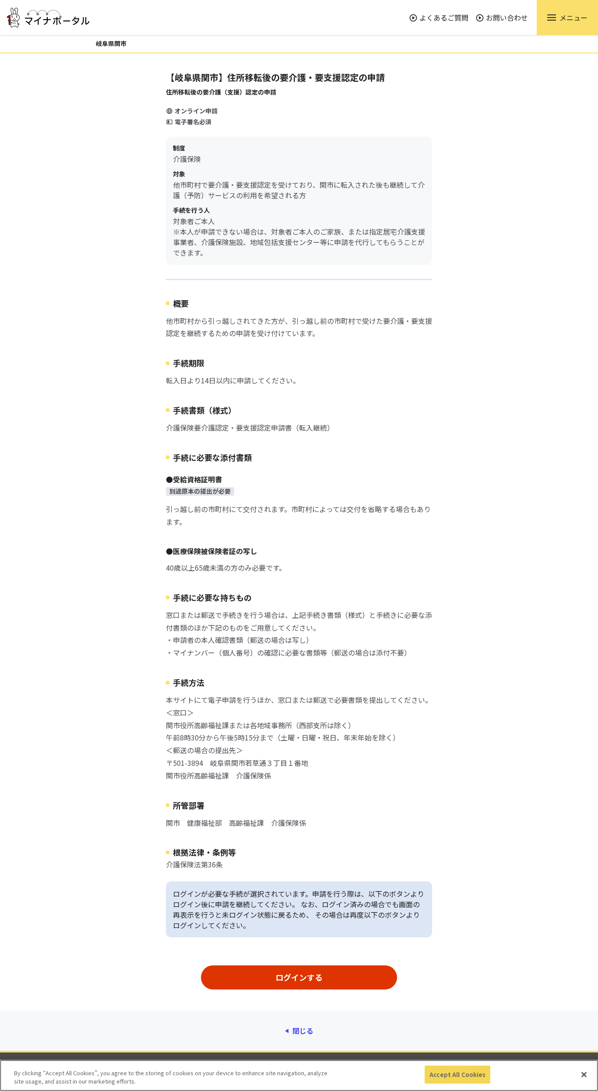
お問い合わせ (507, 17)
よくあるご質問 (443, 17)
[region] (299, 1075)
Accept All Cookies (457, 1074)
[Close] (584, 1074)
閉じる (302, 1030)
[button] (567, 17)
